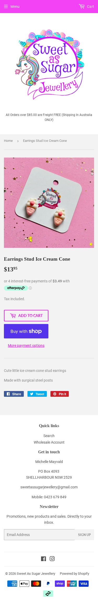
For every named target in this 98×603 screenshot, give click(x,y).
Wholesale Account (49, 442)
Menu (15, 6)
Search (49, 436)
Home (8, 141)
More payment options (26, 345)
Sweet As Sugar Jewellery (36, 574)
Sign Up (84, 535)
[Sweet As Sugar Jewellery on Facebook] (43, 559)
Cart (90, 6)
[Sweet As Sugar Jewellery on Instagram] (52, 559)
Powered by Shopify (74, 574)
